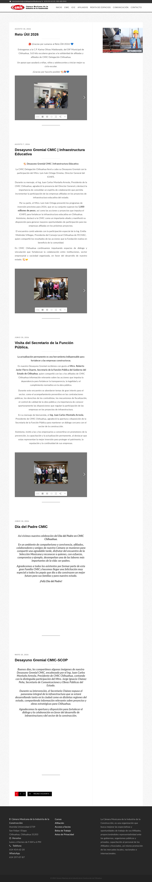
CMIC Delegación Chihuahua (29, 7)
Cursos (58, 819)
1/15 (37, 116)
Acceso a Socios (63, 827)
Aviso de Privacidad (64, 834)
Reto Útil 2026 (27, 34)
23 (30, 794)
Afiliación (59, 823)
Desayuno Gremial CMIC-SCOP (41, 660)
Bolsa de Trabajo (63, 831)
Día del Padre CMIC (31, 527)
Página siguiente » (42, 794)
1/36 (37, 310)
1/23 (37, 493)
